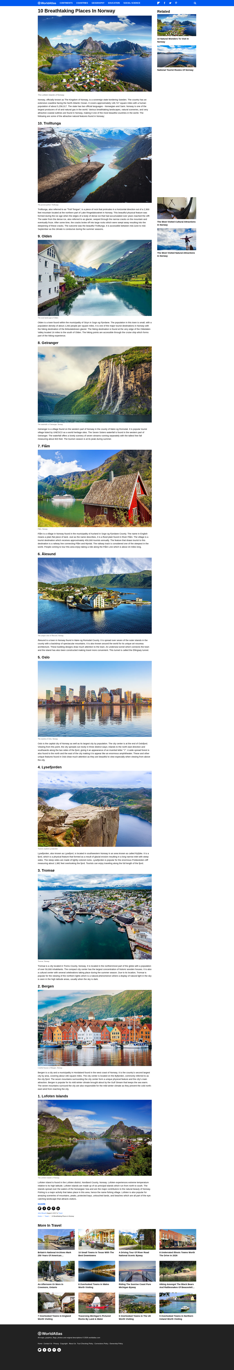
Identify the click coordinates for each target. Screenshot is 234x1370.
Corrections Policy (101, 1344)
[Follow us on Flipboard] (39, 1350)
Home (40, 1344)
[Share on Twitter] (49, 1208)
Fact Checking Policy (85, 1344)
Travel (60, 1213)
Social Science (131, 3)
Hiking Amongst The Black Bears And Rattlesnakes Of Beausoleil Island (176, 1287)
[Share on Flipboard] (39, 1208)
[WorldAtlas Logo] (48, 3)
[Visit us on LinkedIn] (59, 1350)
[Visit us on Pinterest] (54, 1350)
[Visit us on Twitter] (49, 1350)
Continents (66, 3)
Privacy (56, 1344)
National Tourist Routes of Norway (175, 70)
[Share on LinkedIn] (58, 1208)
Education (114, 3)
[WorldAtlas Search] (195, 3)
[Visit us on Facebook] (44, 1350)
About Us (72, 1344)
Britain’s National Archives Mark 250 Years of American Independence (54, 1255)
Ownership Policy (116, 1344)
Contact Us (48, 1344)
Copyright (64, 1344)
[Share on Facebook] (44, 1208)
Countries (82, 3)
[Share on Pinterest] (53, 1208)
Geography (98, 3)
